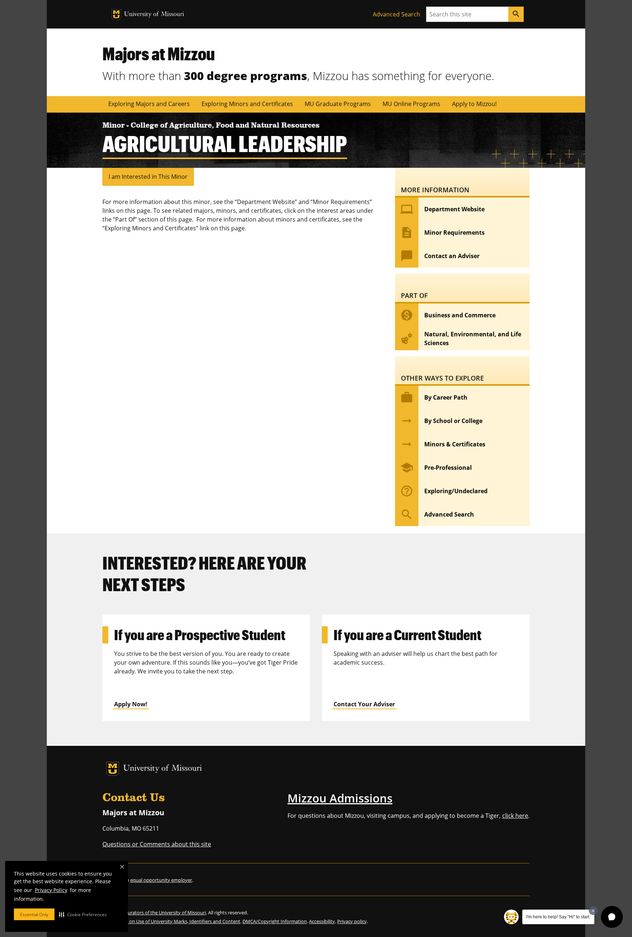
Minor (114, 125)
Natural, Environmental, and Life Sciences (460, 338)
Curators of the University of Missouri (165, 912)
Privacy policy (352, 921)
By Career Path (433, 397)
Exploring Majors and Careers (149, 104)
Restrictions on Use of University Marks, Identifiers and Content (171, 921)
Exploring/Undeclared (444, 491)
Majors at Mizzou (158, 53)
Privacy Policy (51, 890)
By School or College (441, 420)
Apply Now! (130, 704)
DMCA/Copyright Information (274, 921)
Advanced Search (396, 14)
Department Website (442, 209)
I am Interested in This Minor (148, 177)
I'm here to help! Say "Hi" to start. (558, 916)
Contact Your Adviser (364, 704)
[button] (82, 914)
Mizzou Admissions (339, 798)
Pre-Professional (436, 467)
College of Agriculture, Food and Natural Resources (225, 125)
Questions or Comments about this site (156, 844)
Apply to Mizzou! (474, 104)
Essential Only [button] (34, 914)
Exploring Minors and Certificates (247, 104)
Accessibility (322, 921)
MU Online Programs (411, 104)
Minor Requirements (442, 232)
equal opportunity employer (161, 880)
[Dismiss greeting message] (593, 910)
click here (515, 816)
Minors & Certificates (442, 444)
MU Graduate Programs (338, 104)
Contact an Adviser (439, 255)
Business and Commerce (448, 315)
